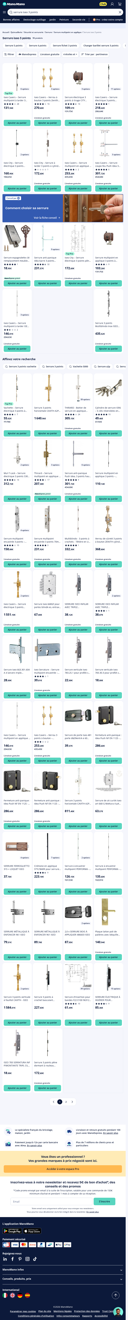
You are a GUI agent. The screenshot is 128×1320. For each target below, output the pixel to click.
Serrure (48, 32)
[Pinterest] (19, 1258)
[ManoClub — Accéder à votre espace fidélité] (103, 4)
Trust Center (109, 1311)
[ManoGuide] (118, 1312)
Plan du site (44, 1311)
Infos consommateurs (68, 1315)
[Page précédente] (53, 1101)
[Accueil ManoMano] (49, 4)
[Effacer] (120, 12)
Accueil (5, 32)
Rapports (87, 1315)
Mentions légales (63, 1311)
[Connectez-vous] (112, 4)
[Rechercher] (11, 12)
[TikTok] (34, 1258)
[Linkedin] (4, 1258)
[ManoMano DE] (19, 1295)
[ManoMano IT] (4, 1295)
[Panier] (119, 4)
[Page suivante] (72, 1101)
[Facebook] (12, 1258)
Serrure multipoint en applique (67, 32)
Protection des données (87, 1311)
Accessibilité (101, 1315)
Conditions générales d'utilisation (36, 1315)
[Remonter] (115, 1295)
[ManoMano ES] (27, 1295)
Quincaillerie (16, 32)
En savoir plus (92, 1212)
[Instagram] (27, 1258)
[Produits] (4, 12)
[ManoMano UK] (12, 1295)
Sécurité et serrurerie (33, 32)
